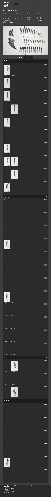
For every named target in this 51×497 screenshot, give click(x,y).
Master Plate (20, 57)
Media (11, 489)
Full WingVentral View (30, 57)
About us (12, 487)
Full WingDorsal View (25, 57)
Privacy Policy (12, 491)
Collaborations (12, 488)
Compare (45, 64)
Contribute (12, 490)
